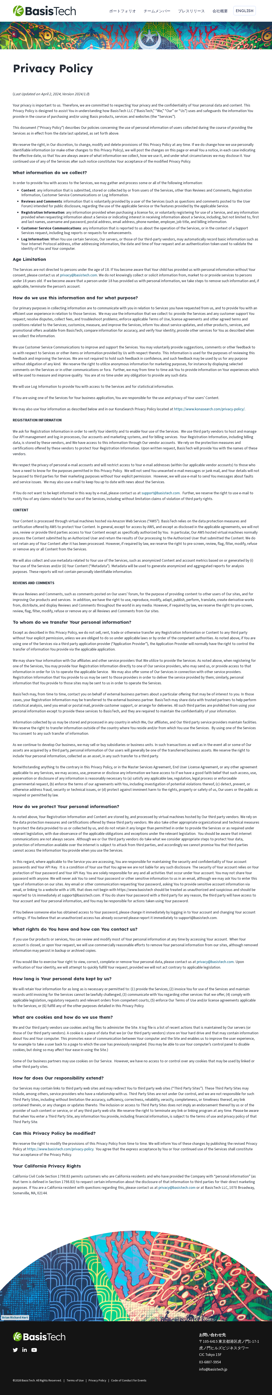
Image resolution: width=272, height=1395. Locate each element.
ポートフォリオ (122, 11)
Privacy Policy (97, 1380)
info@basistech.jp (213, 1369)
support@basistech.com (161, 493)
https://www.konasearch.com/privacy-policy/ (209, 409)
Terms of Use (75, 1380)
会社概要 (220, 11)
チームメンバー (157, 11)
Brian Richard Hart (15, 1317)
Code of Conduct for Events (128, 1380)
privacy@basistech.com (78, 275)
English (245, 10)
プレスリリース (191, 11)
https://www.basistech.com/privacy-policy (60, 1149)
